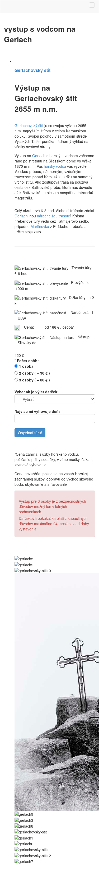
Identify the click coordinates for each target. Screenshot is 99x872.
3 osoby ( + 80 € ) (34, 380)
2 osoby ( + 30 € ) (34, 373)
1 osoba (26, 366)
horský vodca (55, 166)
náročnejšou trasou (53, 215)
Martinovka (40, 226)
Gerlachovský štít (32, 70)
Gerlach (38, 155)
